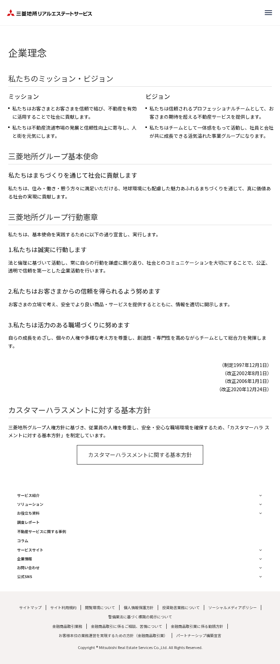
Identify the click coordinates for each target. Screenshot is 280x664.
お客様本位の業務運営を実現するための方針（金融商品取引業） (113, 635)
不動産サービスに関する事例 (41, 531)
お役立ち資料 (28, 513)
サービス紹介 (28, 495)
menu (268, 12)
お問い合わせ (28, 568)
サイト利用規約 (63, 607)
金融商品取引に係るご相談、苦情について (126, 626)
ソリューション (30, 504)
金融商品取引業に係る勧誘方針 (197, 626)
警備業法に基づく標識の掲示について (140, 616)
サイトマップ (30, 607)
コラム (22, 540)
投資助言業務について (181, 607)
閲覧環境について (100, 607)
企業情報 (24, 559)
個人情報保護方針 (139, 607)
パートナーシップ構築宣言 (198, 635)
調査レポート (28, 522)
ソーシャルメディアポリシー (232, 607)
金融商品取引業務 (67, 626)
